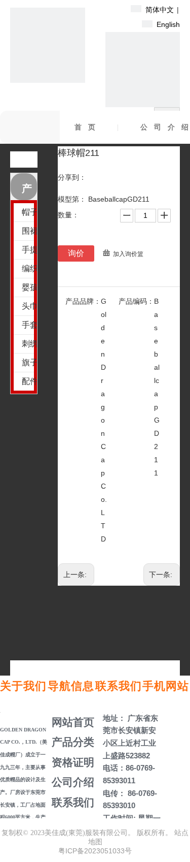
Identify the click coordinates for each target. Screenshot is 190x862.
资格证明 (71, 762)
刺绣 (29, 343)
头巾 (29, 306)
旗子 (29, 362)
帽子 (29, 212)
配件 (29, 381)
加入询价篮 (128, 254)
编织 (29, 268)
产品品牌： (83, 301)
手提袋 (29, 249)
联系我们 (71, 802)
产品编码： (136, 301)
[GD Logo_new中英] (47, 45)
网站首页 (71, 722)
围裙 (29, 231)
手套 (29, 325)
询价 (76, 253)
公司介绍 (71, 782)
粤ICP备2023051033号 (95, 851)
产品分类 (71, 742)
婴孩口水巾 (29, 287)
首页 (88, 127)
